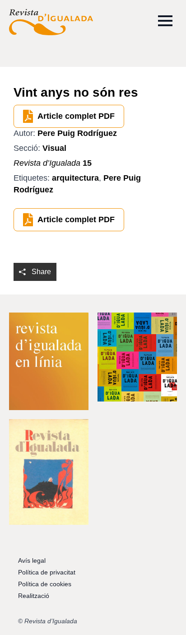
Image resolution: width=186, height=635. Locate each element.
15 (53, 163)
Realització (33, 595)
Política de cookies (44, 584)
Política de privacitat (46, 572)
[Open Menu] (165, 21)
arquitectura (75, 177)
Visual (54, 148)
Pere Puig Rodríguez (77, 133)
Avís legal (32, 560)
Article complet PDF (76, 116)
